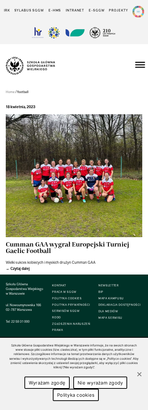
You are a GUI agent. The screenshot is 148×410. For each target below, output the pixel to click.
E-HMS (54, 10)
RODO (56, 317)
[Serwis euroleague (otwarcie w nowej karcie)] (54, 32)
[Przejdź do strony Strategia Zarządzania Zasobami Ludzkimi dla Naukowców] (37, 32)
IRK (7, 10)
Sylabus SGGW (29, 10)
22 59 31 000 (20, 321)
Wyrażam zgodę (47, 383)
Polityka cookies (75, 395)
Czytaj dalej (20, 268)
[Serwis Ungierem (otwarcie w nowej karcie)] (74, 32)
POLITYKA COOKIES (67, 298)
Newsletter (108, 285)
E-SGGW (96, 10)
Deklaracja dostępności (119, 305)
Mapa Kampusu (111, 298)
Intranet (75, 10)
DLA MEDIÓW (108, 311)
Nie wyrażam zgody (100, 383)
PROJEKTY (118, 10)
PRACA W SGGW (64, 292)
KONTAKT (59, 285)
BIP (100, 292)
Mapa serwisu (110, 317)
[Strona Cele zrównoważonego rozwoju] (138, 12)
